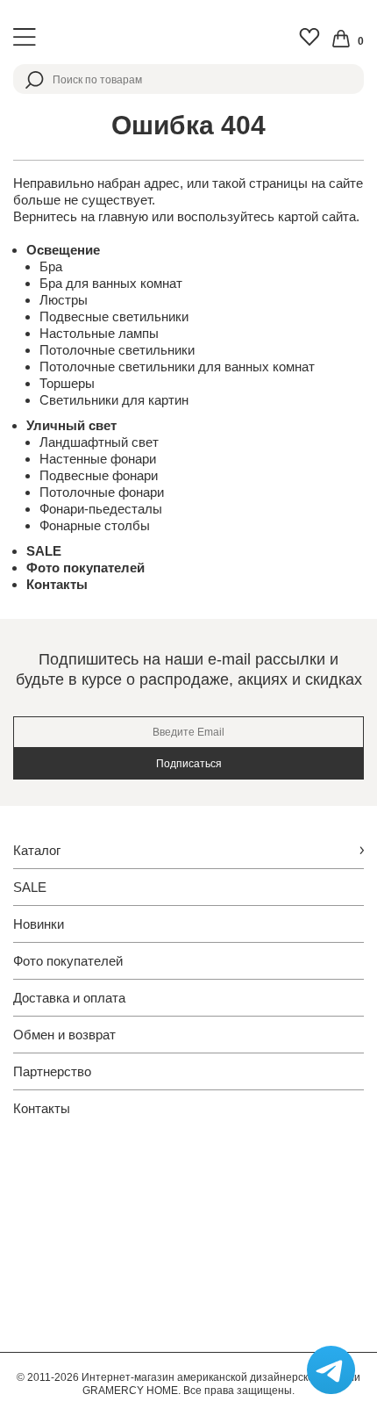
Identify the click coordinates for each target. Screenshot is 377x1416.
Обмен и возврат (64, 1034)
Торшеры (67, 383)
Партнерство (52, 1071)
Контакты (57, 584)
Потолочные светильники (117, 349)
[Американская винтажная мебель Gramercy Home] (188, 37)
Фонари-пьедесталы (100, 508)
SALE (43, 550)
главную (123, 216)
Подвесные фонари (98, 475)
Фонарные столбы (94, 525)
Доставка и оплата (69, 997)
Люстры (63, 299)
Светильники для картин (113, 399)
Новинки (38, 923)
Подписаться (189, 764)
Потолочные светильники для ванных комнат (177, 366)
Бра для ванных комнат (110, 283)
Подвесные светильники (113, 316)
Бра (50, 266)
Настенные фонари (97, 458)
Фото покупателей (85, 567)
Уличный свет (71, 425)
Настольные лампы (99, 333)
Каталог (36, 850)
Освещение (63, 249)
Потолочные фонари (101, 492)
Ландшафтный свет (99, 442)
